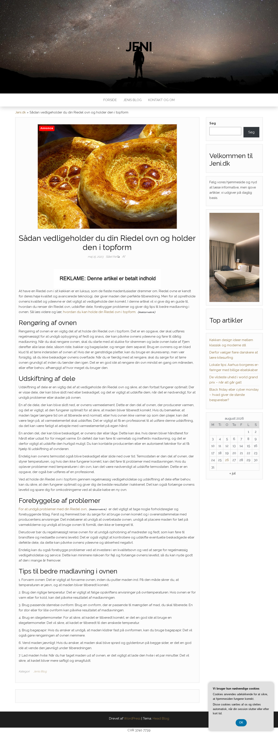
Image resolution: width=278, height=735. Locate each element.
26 (227, 460)
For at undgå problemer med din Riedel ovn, (53, 509)
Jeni (139, 46)
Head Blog (161, 718)
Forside (110, 100)
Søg (212, 123)
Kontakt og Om (161, 100)
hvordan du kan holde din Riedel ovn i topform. (99, 312)
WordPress (132, 718)
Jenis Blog (132, 100)
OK (241, 722)
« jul (232, 473)
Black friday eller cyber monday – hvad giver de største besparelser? (234, 395)
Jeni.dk (20, 112)
